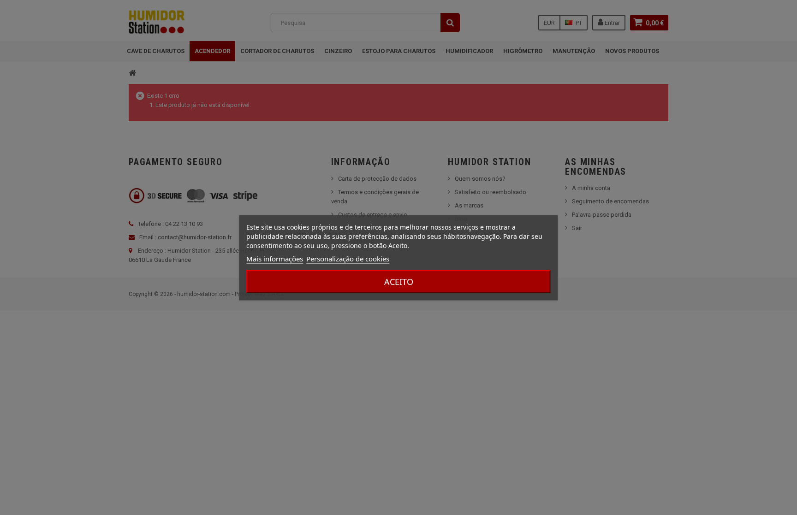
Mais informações (274, 258)
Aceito (398, 281)
